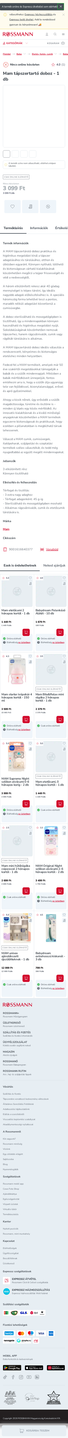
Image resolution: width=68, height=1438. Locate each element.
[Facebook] (13, 1377)
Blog (5, 1164)
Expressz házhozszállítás (38, 14)
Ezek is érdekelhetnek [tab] (20, 565)
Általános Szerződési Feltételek (18, 1104)
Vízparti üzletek (10, 1204)
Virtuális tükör (10, 1209)
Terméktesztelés (10, 1214)
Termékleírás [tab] (13, 228)
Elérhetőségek (10, 1248)
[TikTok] (5, 1377)
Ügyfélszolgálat (10, 1253)
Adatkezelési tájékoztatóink (16, 1109)
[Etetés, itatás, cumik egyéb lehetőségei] (55, 53)
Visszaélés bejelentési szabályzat (19, 1119)
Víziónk (6, 1149)
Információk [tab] (39, 228)
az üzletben (24, 642)
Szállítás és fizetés (12, 1093)
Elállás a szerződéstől (13, 1114)
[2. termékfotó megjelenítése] (15, 154)
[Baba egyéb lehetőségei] (24, 53)
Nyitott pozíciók (10, 1228)
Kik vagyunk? (9, 1138)
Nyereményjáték (10, 1169)
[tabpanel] (34, 395)
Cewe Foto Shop (11, 1188)
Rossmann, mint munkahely (16, 1233)
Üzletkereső (9, 1263)
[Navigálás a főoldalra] (18, 34)
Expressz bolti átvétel (21, 19)
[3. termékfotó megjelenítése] (24, 154)
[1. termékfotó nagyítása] (34, 116)
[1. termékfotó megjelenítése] (6, 154)
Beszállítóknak (10, 1258)
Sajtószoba (8, 1159)
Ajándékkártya (10, 1194)
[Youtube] (29, 1377)
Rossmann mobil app (13, 1183)
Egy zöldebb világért (13, 1154)
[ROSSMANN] (17, 1005)
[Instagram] (21, 1377)
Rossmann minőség (12, 1143)
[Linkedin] (37, 1377)
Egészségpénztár (11, 1199)
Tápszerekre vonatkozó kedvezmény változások (26, 1099)
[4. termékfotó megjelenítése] (32, 154)
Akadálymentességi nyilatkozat (18, 1124)
